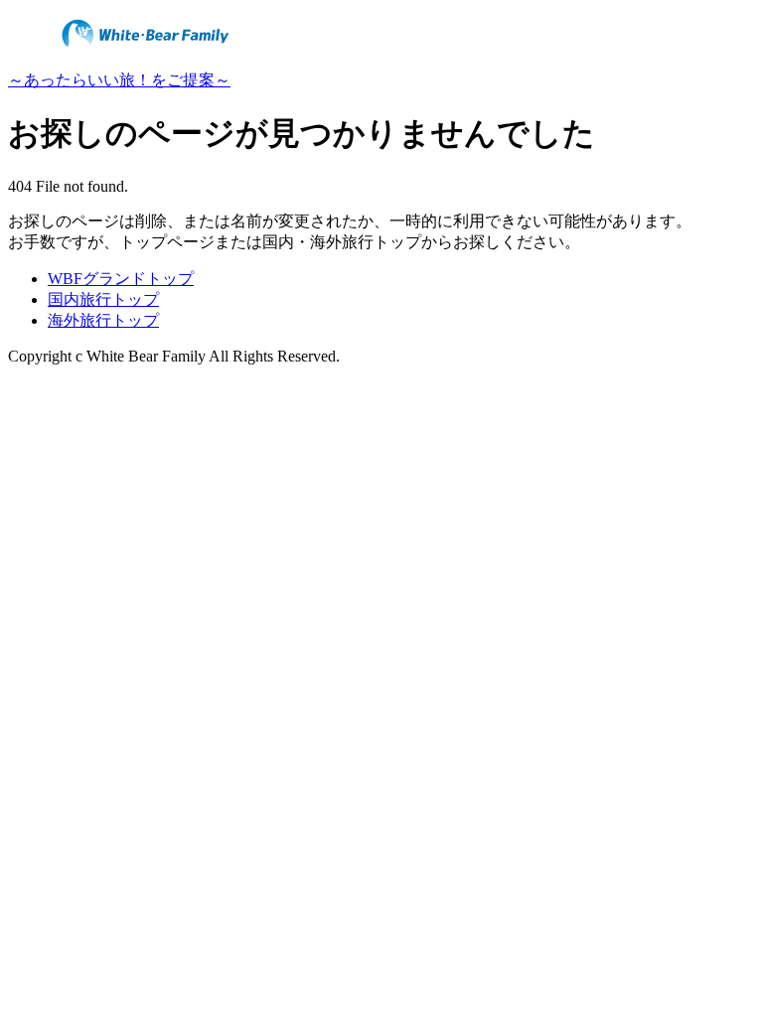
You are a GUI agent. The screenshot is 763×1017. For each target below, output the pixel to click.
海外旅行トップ (103, 320)
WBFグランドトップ (121, 278)
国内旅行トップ (103, 299)
